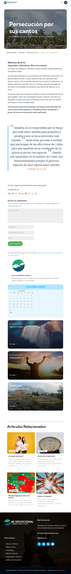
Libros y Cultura (12, 544)
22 (28, 304)
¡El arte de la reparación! (46, 456)
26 (17, 307)
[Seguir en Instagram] (44, 544)
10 (10, 301)
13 (21, 301)
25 (14, 307)
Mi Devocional (16, 36)
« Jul (10, 312)
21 (24, 304)
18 (14, 304)
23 (31, 304)
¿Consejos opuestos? (15, 456)
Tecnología (10, 550)
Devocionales (13, 451)
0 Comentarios (50, 36)
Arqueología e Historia (14, 557)
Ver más (12, 344)
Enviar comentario (15, 244)
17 (10, 304)
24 (10, 307)
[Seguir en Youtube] (53, 544)
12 (17, 301)
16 (31, 301)
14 (24, 301)
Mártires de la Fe (38, 36)
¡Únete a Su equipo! (44, 496)
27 (21, 307)
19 (17, 304)
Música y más (11, 547)
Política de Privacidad (13, 560)
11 (14, 301)
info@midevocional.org (47, 533)
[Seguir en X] (48, 544)
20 (21, 304)
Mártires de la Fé (12, 553)
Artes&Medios (60, 570)
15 (28, 301)
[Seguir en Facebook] (39, 544)
